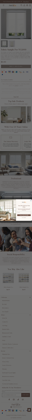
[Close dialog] (31, 200)
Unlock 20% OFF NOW (24, 215)
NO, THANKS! (24, 217)
